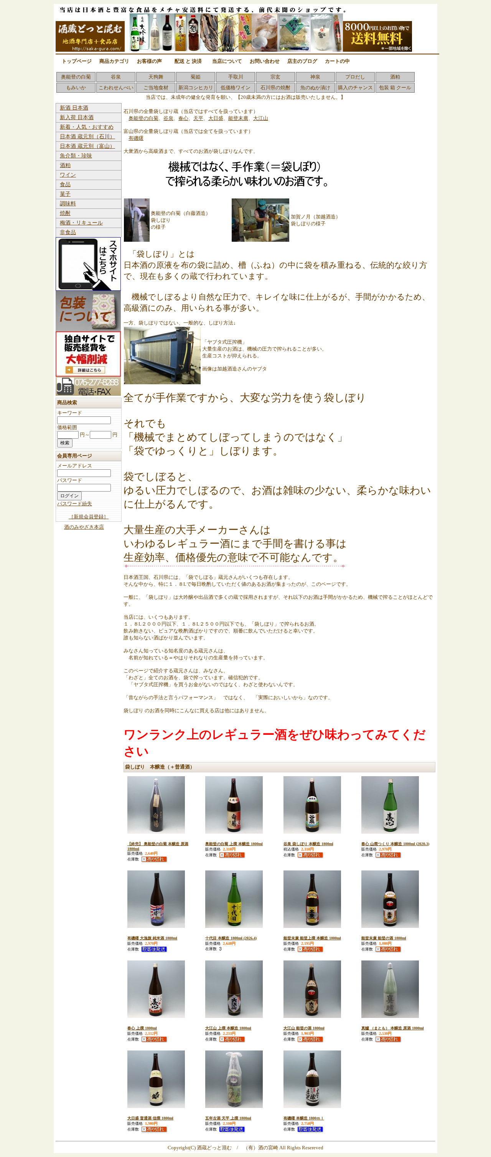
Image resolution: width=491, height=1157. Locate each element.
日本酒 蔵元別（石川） (87, 136)
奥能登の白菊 (76, 77)
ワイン (68, 175)
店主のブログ (302, 61)
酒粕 (395, 77)
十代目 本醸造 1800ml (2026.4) (231, 938)
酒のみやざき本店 (84, 527)
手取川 (235, 77)
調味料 (68, 203)
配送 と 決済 (188, 61)
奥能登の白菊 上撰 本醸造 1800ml (234, 844)
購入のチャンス (355, 87)
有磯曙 (136, 138)
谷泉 (116, 77)
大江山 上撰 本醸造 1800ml (228, 1028)
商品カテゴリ (114, 61)
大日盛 (215, 118)
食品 (65, 184)
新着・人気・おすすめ (87, 127)
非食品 (68, 232)
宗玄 (275, 77)
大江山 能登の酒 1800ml (304, 1028)
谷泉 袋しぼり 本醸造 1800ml (308, 844)
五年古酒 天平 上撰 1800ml (228, 1118)
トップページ (77, 61)
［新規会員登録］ (89, 517)
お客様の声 (149, 61)
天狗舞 (155, 77)
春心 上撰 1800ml (142, 1028)
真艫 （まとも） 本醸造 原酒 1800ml (392, 1028)
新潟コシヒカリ (195, 87)
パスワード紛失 (74, 503)
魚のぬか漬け (315, 87)
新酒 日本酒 (74, 108)
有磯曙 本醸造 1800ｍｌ (303, 1118)
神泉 (315, 77)
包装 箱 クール (395, 87)
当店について (227, 61)
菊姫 (196, 77)
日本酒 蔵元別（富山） (87, 146)
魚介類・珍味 (76, 156)
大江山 (260, 118)
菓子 (65, 194)
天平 (198, 118)
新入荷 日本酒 (77, 117)
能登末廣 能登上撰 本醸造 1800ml (312, 938)
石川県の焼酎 (275, 87)
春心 (183, 118)
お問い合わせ (265, 61)
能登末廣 (238, 118)
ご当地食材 (155, 87)
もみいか (76, 87)
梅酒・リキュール (81, 223)
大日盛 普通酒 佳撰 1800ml (150, 1118)
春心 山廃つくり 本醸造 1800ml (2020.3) (395, 844)
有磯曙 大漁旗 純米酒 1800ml (152, 938)
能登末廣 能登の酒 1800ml (383, 938)
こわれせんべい (116, 87)
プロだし (355, 77)
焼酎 (65, 213)
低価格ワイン (235, 87)
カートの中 (337, 61)
